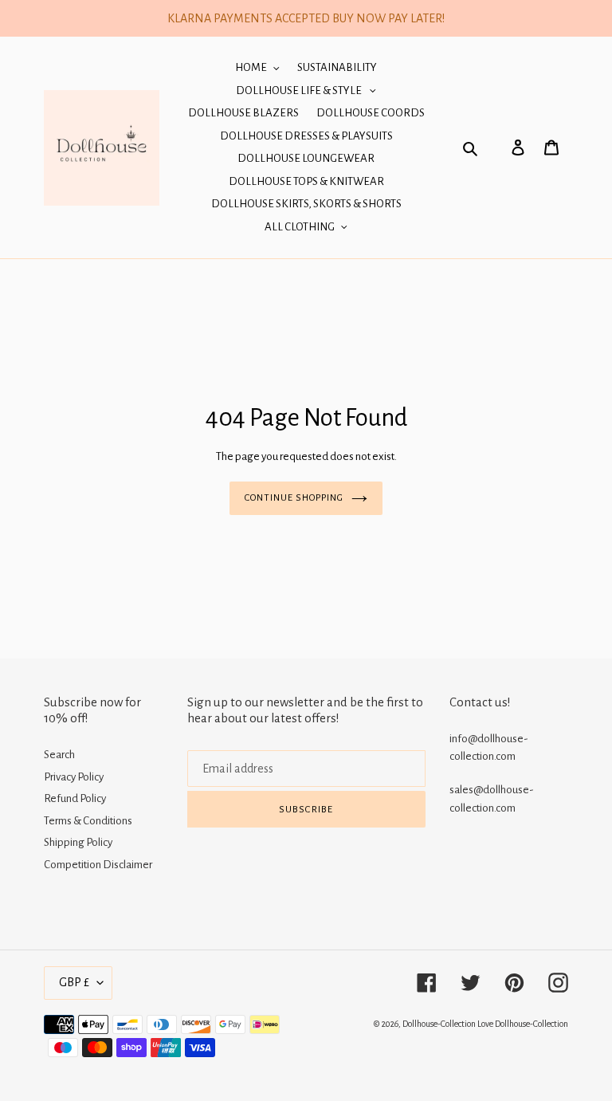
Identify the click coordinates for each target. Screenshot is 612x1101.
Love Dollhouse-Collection (522, 1023)
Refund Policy (75, 798)
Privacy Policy (74, 777)
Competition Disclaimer (98, 865)
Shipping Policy (78, 842)
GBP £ (74, 982)
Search (59, 755)
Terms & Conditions (88, 821)
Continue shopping (294, 498)
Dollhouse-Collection (439, 1023)
